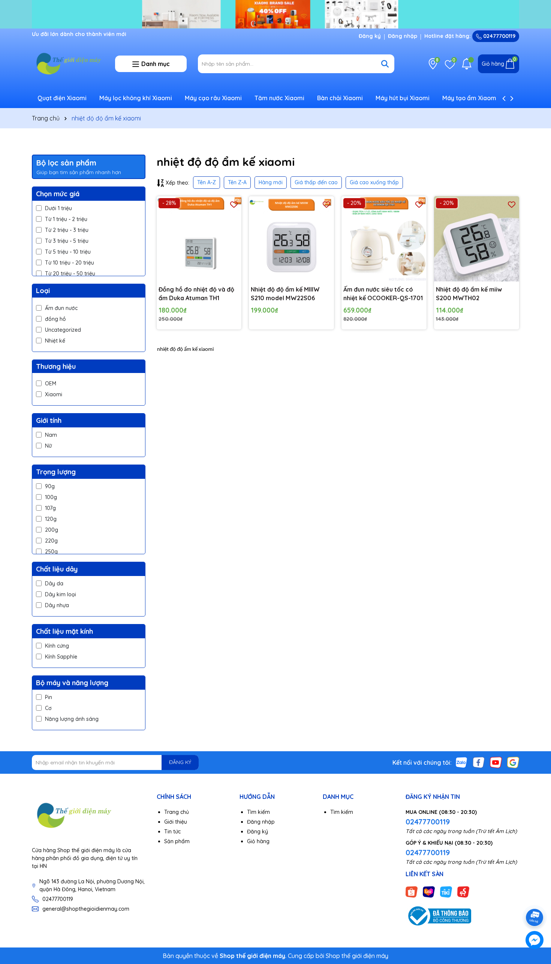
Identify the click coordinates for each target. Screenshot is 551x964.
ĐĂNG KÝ (180, 762)
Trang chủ (176, 812)
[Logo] (68, 63)
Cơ (48, 708)
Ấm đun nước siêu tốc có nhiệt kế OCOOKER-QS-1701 (383, 293)
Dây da (54, 583)
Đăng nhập (402, 36)
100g (51, 497)
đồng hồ (55, 319)
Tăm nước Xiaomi (279, 98)
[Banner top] (275, 13)
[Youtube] (496, 761)
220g (51, 540)
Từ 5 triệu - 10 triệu (68, 251)
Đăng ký (370, 36)
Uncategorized (63, 329)
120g (51, 519)
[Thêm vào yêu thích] (234, 204)
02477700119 (498, 36)
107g (50, 508)
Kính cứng (57, 645)
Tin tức (172, 831)
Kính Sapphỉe (61, 656)
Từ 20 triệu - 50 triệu (70, 273)
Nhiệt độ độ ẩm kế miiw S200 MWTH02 (469, 293)
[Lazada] (429, 891)
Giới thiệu (175, 821)
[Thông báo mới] (466, 63)
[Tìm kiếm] (384, 63)
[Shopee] (412, 891)
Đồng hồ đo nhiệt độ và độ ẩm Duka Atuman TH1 (196, 293)
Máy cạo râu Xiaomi (213, 98)
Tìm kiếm (258, 812)
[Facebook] (479, 761)
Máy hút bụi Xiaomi (403, 98)
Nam (51, 435)
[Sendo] (463, 891)
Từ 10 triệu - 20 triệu (69, 262)
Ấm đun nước (61, 308)
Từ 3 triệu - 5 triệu (66, 241)
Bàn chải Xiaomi (340, 98)
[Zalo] (461, 761)
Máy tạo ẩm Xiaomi (470, 98)
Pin (48, 697)
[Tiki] (446, 891)
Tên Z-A (237, 182)
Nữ (48, 445)
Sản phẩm (177, 841)
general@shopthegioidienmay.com (85, 908)
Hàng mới (271, 182)
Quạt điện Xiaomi (62, 98)
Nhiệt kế (55, 340)
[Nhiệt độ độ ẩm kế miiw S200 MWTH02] (476, 238)
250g (51, 551)
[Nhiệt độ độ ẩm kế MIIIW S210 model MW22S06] (291, 238)
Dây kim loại (60, 594)
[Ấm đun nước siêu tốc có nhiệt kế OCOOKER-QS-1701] (384, 238)
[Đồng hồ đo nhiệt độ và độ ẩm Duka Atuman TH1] (199, 238)
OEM (50, 383)
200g (51, 529)
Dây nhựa (57, 605)
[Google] (513, 761)
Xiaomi (53, 394)
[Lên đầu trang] (534, 896)
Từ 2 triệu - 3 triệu (66, 230)
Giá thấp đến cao (316, 182)
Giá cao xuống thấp (374, 182)
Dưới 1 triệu (58, 208)
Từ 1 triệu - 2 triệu (66, 219)
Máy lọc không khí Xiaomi (135, 98)
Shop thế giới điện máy (357, 955)
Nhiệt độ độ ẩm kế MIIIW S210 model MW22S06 (285, 293)
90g (50, 486)
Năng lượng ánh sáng (72, 719)
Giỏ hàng (258, 841)
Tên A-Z (206, 182)
